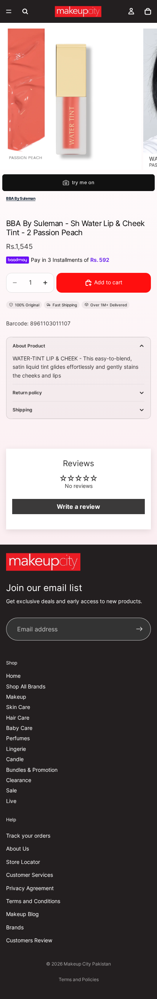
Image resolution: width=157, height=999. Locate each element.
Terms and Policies (79, 979)
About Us (17, 848)
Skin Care (18, 707)
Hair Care (17, 717)
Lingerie (16, 749)
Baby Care (19, 728)
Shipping (22, 410)
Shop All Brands (25, 686)
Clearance (18, 780)
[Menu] (9, 11)
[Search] (25, 11)
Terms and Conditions (33, 901)
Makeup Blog (22, 914)
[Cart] (147, 11)
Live (11, 801)
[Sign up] (139, 629)
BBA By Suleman (20, 198)
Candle (15, 759)
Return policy (27, 392)
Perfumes (18, 738)
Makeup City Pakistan (87, 964)
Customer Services (29, 875)
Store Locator (23, 861)
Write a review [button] (78, 506)
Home (13, 675)
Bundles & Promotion (32, 769)
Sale (11, 790)
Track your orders (28, 835)
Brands (15, 927)
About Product (29, 346)
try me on (83, 182)
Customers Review (29, 940)
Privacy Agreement (30, 887)
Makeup (16, 696)
